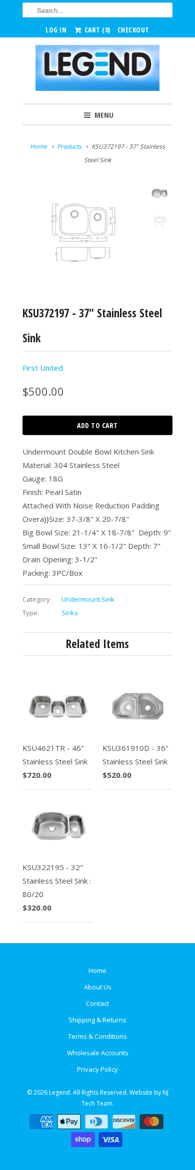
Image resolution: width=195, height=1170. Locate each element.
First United (42, 368)
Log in (56, 29)
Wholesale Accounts (97, 1052)
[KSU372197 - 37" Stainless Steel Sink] (82, 232)
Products (69, 146)
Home (97, 970)
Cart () (96, 29)
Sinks (70, 612)
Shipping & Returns (97, 1019)
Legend (59, 1092)
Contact (97, 1003)
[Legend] (97, 70)
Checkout (134, 29)
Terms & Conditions (97, 1036)
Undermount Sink (88, 599)
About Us (98, 986)
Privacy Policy (97, 1069)
